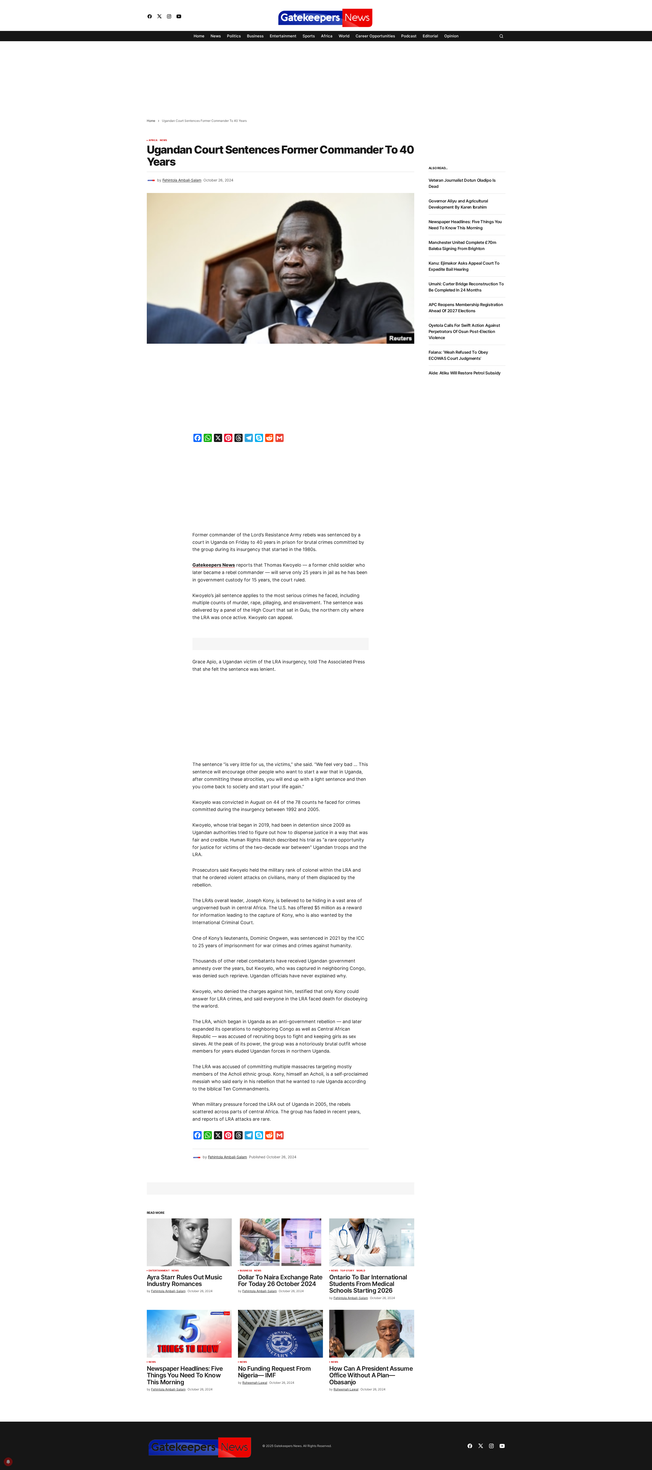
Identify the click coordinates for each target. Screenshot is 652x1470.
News (163, 140)
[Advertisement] (153, 77)
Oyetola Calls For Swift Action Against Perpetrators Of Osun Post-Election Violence (464, 331)
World (360, 1270)
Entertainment (159, 1270)
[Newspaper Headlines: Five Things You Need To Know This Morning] (189, 1334)
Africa (153, 140)
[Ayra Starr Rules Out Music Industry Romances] (189, 1242)
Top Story (347, 1270)
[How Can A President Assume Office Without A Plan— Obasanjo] (371, 1334)
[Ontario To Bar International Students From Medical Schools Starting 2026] (371, 1242)
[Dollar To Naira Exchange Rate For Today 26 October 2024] (280, 1242)
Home (151, 121)
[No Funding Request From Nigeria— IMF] (280, 1334)
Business (246, 1270)
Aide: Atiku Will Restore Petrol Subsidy (465, 372)
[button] (501, 36)
